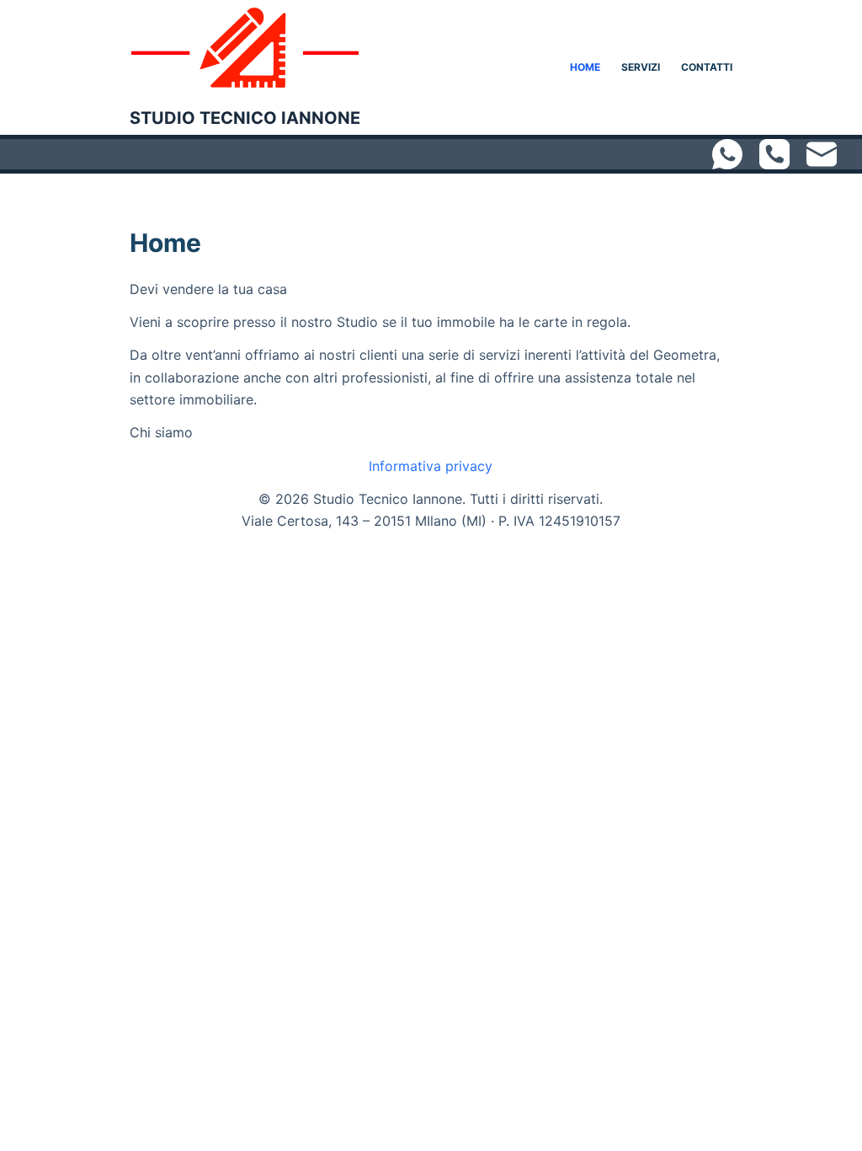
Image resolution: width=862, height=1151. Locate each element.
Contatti (706, 67)
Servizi (640, 67)
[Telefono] (774, 154)
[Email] (821, 154)
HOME (585, 67)
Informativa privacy (430, 466)
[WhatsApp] (727, 154)
